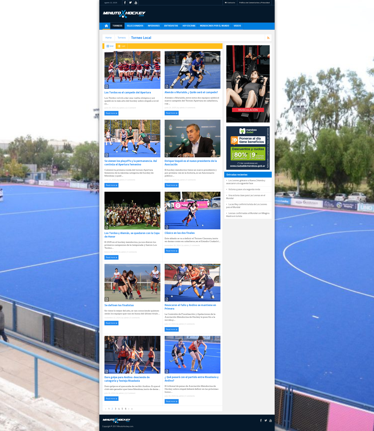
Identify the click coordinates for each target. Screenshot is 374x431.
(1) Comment (130, 108)
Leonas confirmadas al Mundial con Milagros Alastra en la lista (248, 214)
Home (108, 38)
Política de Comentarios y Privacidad (254, 2)
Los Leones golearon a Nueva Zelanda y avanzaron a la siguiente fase (245, 182)
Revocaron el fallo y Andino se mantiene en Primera (190, 306)
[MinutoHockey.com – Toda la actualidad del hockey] (124, 14)
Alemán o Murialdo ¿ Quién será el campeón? (191, 92)
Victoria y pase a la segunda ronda (244, 189)
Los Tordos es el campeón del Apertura (127, 92)
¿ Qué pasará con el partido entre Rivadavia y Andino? (192, 378)
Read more (111, 113)
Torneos (117, 25)
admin (121, 108)
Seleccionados (135, 25)
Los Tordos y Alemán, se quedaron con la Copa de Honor (132, 234)
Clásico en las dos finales (180, 233)
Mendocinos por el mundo (214, 25)
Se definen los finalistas (119, 305)
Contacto (231, 2)
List (123, 46)
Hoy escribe (189, 25)
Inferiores (154, 25)
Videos (237, 25)
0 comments (190, 108)
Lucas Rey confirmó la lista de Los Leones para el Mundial (246, 206)
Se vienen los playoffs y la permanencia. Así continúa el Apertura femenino (130, 162)
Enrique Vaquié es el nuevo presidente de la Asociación (191, 162)
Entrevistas (171, 25)
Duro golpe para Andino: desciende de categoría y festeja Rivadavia (127, 378)
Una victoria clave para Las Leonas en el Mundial (245, 197)
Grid (111, 46)
